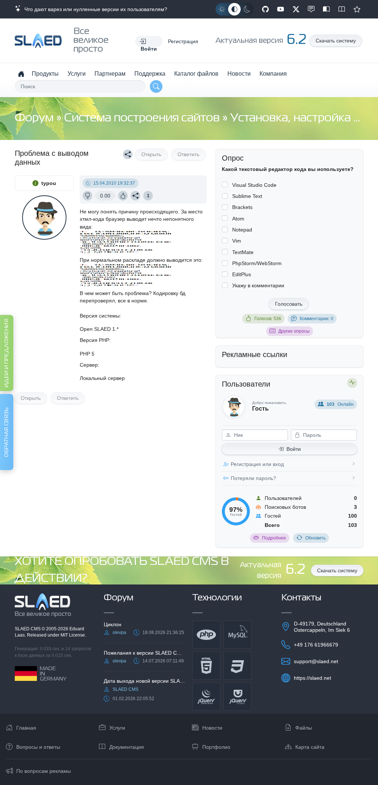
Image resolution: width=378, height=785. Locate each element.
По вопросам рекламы (43, 771)
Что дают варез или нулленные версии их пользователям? (94, 9)
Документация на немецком (326, 9)
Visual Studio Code (254, 185)
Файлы (303, 728)
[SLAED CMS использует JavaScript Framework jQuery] (206, 697)
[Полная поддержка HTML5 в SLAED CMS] (206, 666)
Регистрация (183, 41)
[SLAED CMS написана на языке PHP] (206, 635)
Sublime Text (247, 196)
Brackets (242, 207)
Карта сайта (309, 747)
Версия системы (100, 316)
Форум (35, 118)
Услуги (77, 74)
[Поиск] (156, 86)
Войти (293, 449)
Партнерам (110, 74)
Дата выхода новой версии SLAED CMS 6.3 (145, 681)
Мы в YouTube (280, 9)
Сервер (89, 365)
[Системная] (234, 9)
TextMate (243, 252)
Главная (26, 728)
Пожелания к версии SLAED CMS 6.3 (145, 653)
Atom (238, 219)
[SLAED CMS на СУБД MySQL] (237, 635)
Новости (239, 74)
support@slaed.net (316, 661)
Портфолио (216, 747)
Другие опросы (294, 331)
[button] (148, 41)
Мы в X (296, 9)
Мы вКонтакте (311, 9)
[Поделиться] (128, 154)
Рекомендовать (357, 9)
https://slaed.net (312, 678)
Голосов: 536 (267, 318)
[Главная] (21, 74)
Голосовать (288, 304)
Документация (126, 747)
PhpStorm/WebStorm (257, 263)
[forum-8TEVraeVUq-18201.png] (127, 253)
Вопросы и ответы (38, 747)
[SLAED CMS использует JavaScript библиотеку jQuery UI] (237, 697)
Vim (236, 241)
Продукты (45, 74)
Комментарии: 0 (316, 318)
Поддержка (149, 74)
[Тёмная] (247, 9)
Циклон (112, 624)
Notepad (242, 230)
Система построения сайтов (143, 118)
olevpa (119, 632)
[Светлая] (222, 9)
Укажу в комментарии (258, 285)
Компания (273, 74)
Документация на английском (342, 9)
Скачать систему (336, 41)
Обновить (315, 538)
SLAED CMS (28, 628)
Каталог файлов (196, 74)
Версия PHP (94, 340)
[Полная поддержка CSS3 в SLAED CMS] (237, 666)
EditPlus (241, 274)
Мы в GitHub (265, 9)
